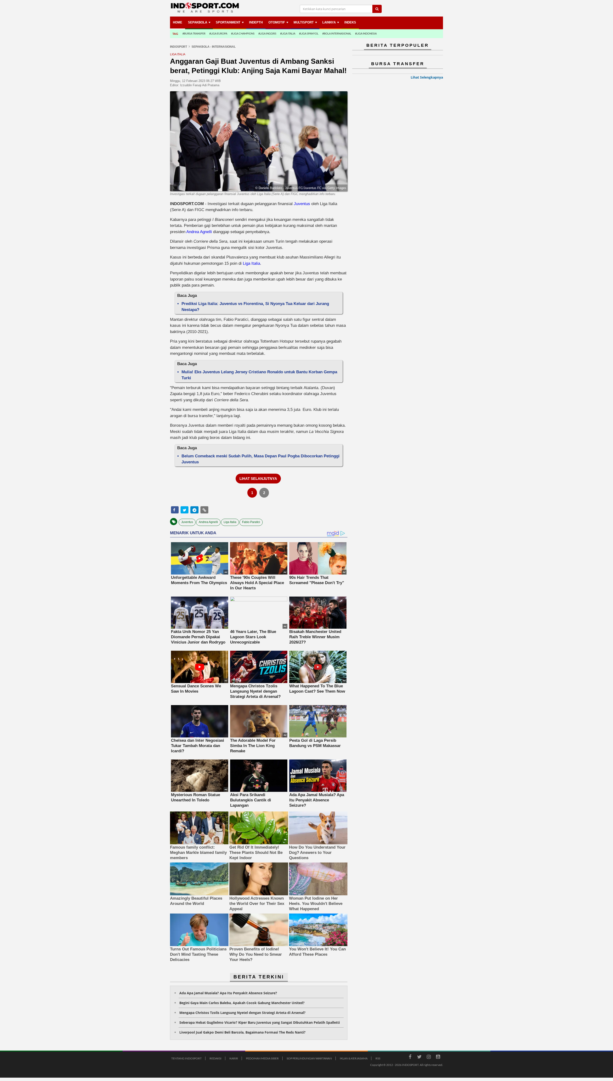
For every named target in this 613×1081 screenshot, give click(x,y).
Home (177, 22)
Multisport (304, 22)
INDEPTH (256, 22)
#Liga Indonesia (366, 33)
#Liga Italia (287, 33)
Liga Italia (251, 263)
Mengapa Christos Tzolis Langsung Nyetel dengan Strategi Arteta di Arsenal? (242, 1012)
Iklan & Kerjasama (354, 1058)
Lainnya (329, 22)
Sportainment (228, 22)
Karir (233, 1058)
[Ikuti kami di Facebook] (410, 1057)
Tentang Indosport (186, 1058)
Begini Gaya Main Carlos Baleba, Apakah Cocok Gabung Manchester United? (242, 1002)
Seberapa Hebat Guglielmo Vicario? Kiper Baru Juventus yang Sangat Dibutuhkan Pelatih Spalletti (259, 1022)
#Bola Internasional (336, 33)
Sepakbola (197, 22)
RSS (377, 1058)
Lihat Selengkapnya (427, 77)
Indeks (350, 22)
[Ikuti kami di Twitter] (419, 1057)
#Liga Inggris (267, 33)
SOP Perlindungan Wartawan (309, 1058)
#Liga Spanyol (308, 33)
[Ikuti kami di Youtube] (438, 1057)
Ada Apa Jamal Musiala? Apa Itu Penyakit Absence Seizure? (228, 993)
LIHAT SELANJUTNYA (258, 479)
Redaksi (215, 1058)
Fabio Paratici (251, 522)
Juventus (302, 203)
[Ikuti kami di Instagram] (428, 1057)
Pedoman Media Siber (262, 1058)
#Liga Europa (218, 33)
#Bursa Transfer (193, 33)
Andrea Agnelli (199, 232)
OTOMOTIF (276, 22)
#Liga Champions (243, 33)
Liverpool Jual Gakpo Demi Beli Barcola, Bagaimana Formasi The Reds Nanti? (242, 1032)
